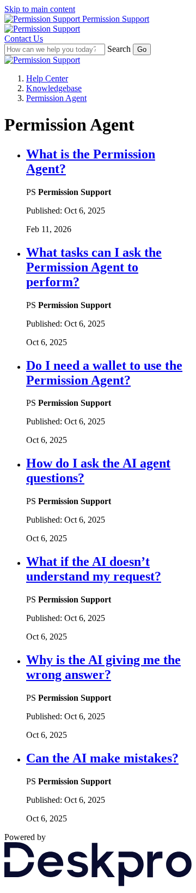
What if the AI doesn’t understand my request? (93, 568)
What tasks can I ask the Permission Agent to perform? (94, 267)
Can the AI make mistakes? (102, 758)
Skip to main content (39, 9)
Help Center (47, 78)
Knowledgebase (54, 88)
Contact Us (23, 38)
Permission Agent (56, 98)
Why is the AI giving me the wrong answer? (103, 667)
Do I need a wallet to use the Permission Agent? (104, 372)
